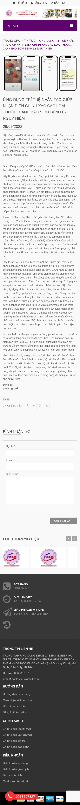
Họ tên (9, 446)
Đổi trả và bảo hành (15, 706)
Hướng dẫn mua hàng (16, 694)
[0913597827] (10, 797)
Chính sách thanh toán (17, 728)
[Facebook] (27, 406)
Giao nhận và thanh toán (18, 700)
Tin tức (30, 40)
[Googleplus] (40, 406)
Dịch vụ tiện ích (12, 775)
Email (9, 460)
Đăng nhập (41, 3)
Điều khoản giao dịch (16, 769)
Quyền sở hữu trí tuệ (16, 781)
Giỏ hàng (21, 3)
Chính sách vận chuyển (17, 734)
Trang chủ (11, 40)
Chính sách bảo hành (16, 746)
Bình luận (11, 474)
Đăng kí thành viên (14, 712)
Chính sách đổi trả (14, 740)
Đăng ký (59, 3)
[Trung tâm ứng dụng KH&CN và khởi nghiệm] (40, 13)
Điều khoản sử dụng (15, 763)
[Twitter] (34, 406)
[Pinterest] (47, 406)
